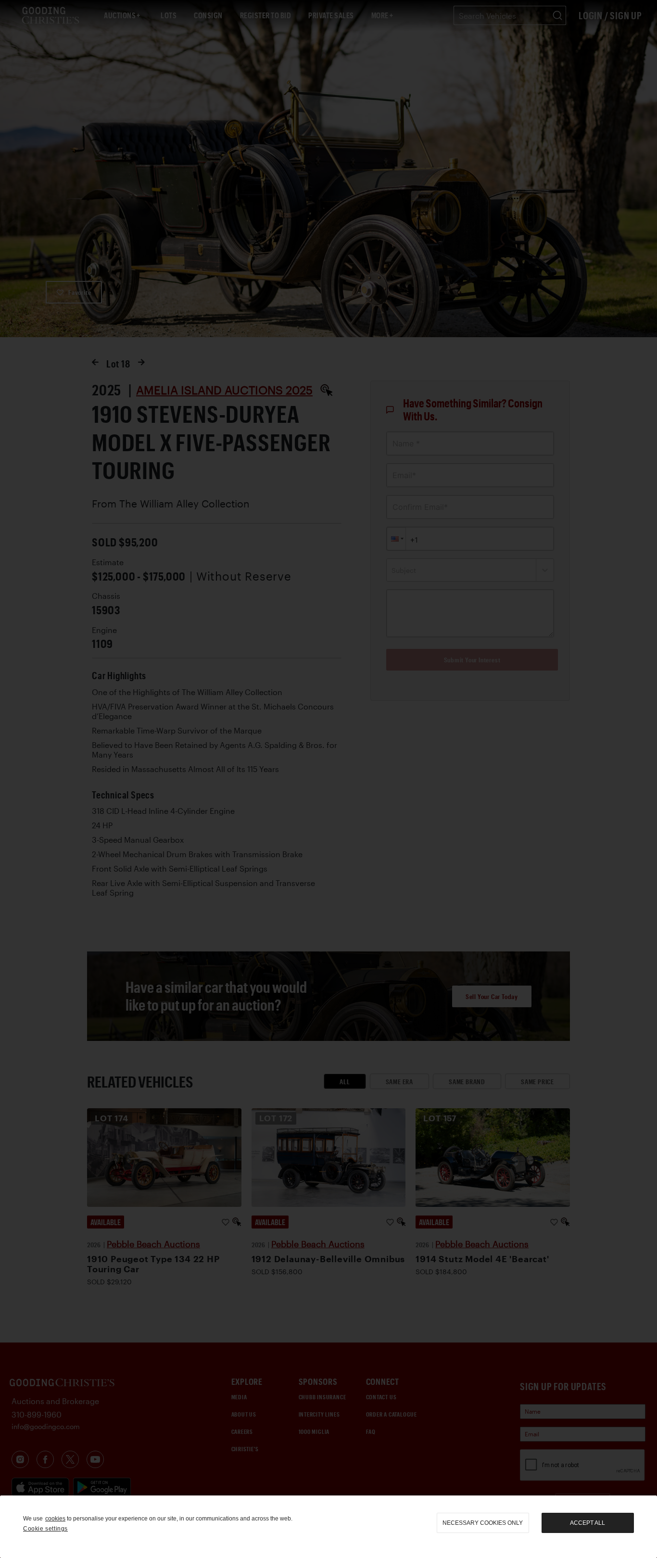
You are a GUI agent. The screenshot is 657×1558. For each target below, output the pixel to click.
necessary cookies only (482, 1523)
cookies (55, 1518)
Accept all (587, 1523)
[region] (328, 1526)
